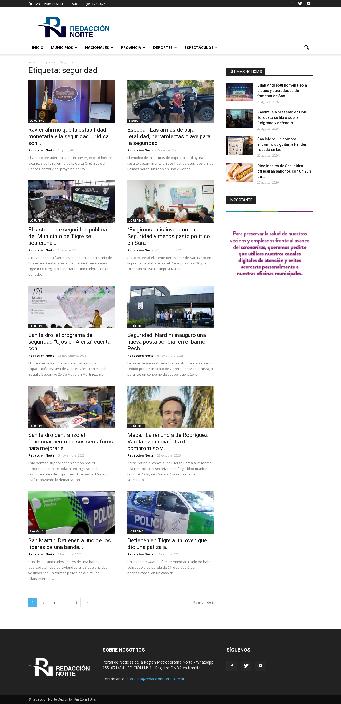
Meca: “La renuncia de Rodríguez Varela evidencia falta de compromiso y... (167, 441)
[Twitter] (300, 3)
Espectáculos (199, 47)
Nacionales (97, 47)
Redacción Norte (41, 150)
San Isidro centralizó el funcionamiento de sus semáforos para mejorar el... (70, 441)
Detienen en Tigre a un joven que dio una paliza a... (167, 543)
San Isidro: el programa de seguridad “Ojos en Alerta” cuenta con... (69, 342)
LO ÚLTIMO (37, 121)
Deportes (163, 47)
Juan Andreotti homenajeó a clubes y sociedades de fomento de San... (282, 90)
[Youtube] (309, 3)
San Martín (37, 531)
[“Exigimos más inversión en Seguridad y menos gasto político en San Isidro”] (170, 201)
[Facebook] (291, 3)
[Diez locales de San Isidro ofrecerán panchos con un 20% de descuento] (239, 172)
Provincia (131, 47)
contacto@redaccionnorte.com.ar (155, 678)
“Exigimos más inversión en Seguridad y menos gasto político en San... (168, 236)
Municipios (62, 47)
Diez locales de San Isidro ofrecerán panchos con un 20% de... (284, 171)
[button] (306, 47)
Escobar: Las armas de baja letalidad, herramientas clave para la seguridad (168, 136)
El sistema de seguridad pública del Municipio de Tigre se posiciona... (67, 236)
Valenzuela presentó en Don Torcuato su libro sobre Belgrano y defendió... (281, 117)
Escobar (134, 121)
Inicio (37, 47)
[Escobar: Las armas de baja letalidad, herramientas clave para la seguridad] (170, 101)
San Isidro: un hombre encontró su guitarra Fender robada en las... (282, 144)
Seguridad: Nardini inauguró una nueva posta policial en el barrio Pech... (166, 342)
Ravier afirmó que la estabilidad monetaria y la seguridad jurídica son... (68, 136)
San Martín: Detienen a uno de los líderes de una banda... (69, 543)
